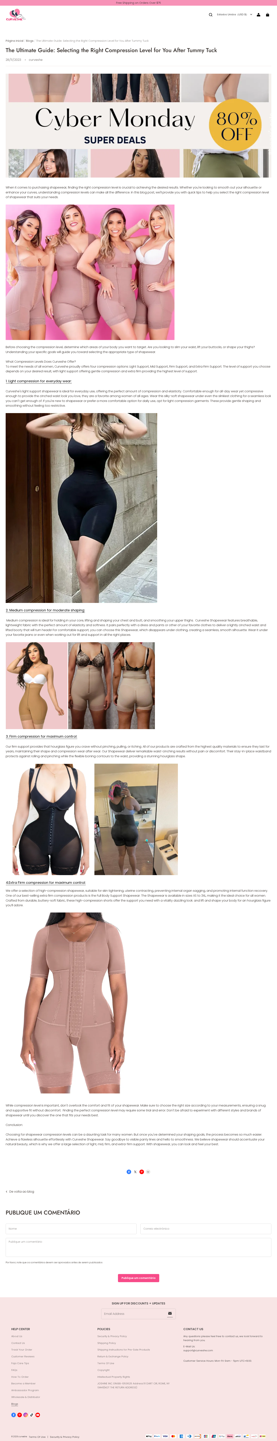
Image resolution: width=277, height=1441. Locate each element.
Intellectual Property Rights (113, 1377)
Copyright (103, 1370)
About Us (16, 1336)
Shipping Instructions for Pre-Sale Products (123, 1349)
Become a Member (23, 1383)
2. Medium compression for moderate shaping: (45, 610)
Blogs (30, 41)
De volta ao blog (21, 1191)
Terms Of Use (105, 1363)
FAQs (14, 1370)
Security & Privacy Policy (112, 1336)
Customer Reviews (22, 1356)
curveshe (22, 1436)
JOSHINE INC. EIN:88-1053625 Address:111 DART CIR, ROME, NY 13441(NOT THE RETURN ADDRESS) (133, 1385)
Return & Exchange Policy (112, 1356)
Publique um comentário (139, 1278)
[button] (210, 15)
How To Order (20, 1377)
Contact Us (18, 1343)
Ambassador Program (25, 1390)
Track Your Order (21, 1349)
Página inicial (14, 41)
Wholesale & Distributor (25, 1397)
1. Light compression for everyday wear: (39, 381)
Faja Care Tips (20, 1363)
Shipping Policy (106, 1343)
